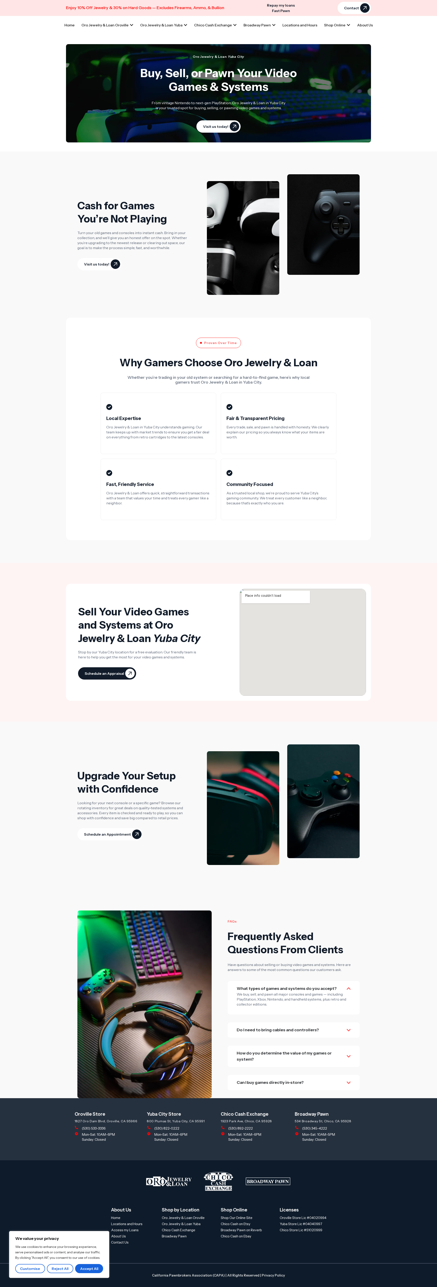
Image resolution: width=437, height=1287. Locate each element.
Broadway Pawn (312, 1114)
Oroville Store (90, 1114)
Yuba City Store (164, 1114)
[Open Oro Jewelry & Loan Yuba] (185, 25)
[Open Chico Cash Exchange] (235, 25)
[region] (59, 1254)
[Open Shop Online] (348, 25)
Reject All (60, 1268)
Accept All (89, 1268)
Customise (30, 1268)
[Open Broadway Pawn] (274, 25)
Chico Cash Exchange (244, 1114)
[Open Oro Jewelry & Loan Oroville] (131, 25)
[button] (107, 673)
